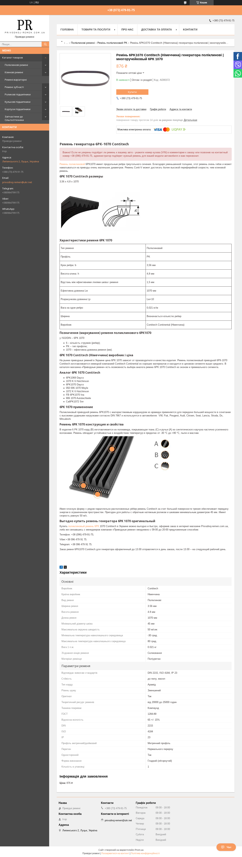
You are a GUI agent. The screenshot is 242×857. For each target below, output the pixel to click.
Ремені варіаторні (16, 79)
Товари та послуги (95, 29)
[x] (65, 567)
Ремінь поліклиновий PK (112, 42)
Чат (229, 847)
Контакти (190, 29)
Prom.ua (139, 850)
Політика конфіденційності (145, 853)
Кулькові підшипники (17, 101)
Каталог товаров (12, 57)
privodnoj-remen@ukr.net (17, 182)
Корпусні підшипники (17, 109)
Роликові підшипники (18, 94)
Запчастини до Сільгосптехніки (14, 118)
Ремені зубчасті (14, 87)
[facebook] (61, 567)
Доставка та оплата (156, 29)
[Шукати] (45, 44)
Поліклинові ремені (16, 65)
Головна (67, 29)
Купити (132, 92)
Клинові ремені (14, 72)
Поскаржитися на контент (115, 853)
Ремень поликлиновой (72, 164)
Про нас (127, 29)
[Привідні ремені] (24, 26)
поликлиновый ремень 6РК (83, 526)
